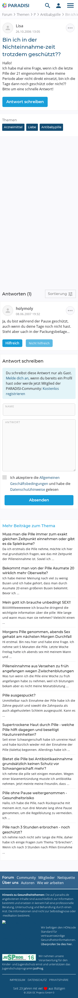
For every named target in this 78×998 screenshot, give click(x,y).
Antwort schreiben (25, 101)
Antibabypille (50, 14)
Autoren (27, 882)
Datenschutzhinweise (27, 489)
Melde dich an (17, 378)
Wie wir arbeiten (50, 882)
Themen (23, 14)
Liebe (32, 127)
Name (9, 406)
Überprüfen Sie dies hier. (56, 944)
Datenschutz (37, 980)
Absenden (39, 500)
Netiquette (66, 877)
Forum (7, 14)
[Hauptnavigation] (70, 5)
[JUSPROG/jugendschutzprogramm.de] (19, 957)
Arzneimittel (13, 127)
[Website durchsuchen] (47, 5)
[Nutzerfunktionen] (58, 5)
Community (26, 877)
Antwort (12, 422)
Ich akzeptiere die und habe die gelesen (40, 483)
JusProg (38, 968)
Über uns (10, 883)
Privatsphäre (58, 980)
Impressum (17, 980)
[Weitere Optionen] (70, 28)
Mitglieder (46, 877)
